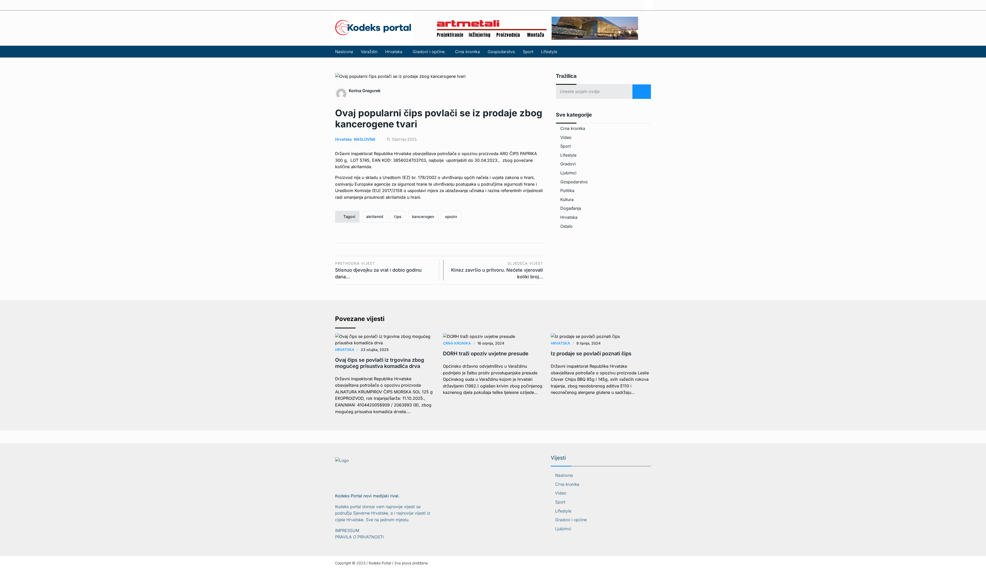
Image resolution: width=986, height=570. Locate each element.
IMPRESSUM (347, 530)
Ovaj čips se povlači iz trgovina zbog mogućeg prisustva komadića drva (379, 363)
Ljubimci (568, 172)
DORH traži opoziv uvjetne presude (485, 353)
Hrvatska (393, 51)
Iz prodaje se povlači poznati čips (591, 353)
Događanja (570, 208)
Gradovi (568, 163)
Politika (567, 190)
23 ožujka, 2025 (374, 349)
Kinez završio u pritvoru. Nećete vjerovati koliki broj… (497, 270)
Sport (528, 51)
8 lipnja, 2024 (588, 343)
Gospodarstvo (501, 51)
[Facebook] (648, 5)
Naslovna (344, 51)
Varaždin (369, 51)
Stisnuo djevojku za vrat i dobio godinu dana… (378, 270)
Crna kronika (467, 51)
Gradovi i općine (429, 51)
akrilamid (374, 216)
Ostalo (566, 226)
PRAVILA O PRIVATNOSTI (359, 536)
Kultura (567, 199)
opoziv (451, 216)
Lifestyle (549, 51)
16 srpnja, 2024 (490, 343)
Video (566, 137)
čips (397, 216)
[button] (395, 52)
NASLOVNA (364, 139)
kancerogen (423, 216)
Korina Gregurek (365, 90)
